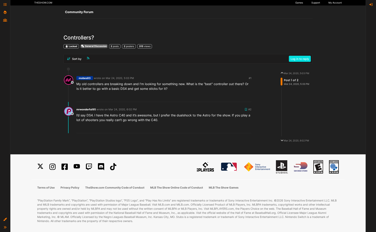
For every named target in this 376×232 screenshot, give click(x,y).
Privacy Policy (70, 187)
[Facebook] (64, 166)
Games (299, 2)
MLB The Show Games (224, 187)
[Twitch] (89, 166)
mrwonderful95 (86, 109)
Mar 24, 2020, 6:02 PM (122, 109)
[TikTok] (113, 166)
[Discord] (101, 166)
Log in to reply (300, 58)
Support (315, 2)
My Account (335, 2)
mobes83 (85, 78)
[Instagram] (52, 166)
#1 (250, 78)
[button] (5, 219)
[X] (40, 166)
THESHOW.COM (43, 2)
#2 (249, 109)
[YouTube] (77, 166)
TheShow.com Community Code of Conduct (114, 187)
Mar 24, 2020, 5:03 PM (120, 78)
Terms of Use (46, 187)
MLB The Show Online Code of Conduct (176, 187)
